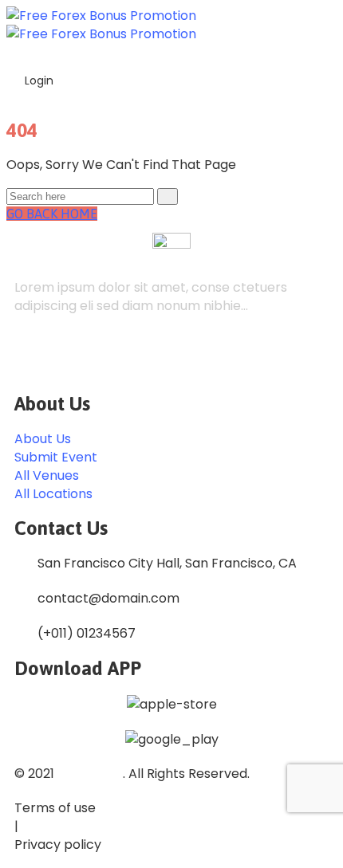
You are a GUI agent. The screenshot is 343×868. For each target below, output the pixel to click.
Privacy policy (57, 844)
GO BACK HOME (51, 213)
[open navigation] (328, 50)
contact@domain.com (108, 598)
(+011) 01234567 (86, 633)
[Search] (167, 196)
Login (37, 80)
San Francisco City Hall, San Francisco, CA (167, 563)
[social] (29, 359)
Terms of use (55, 808)
